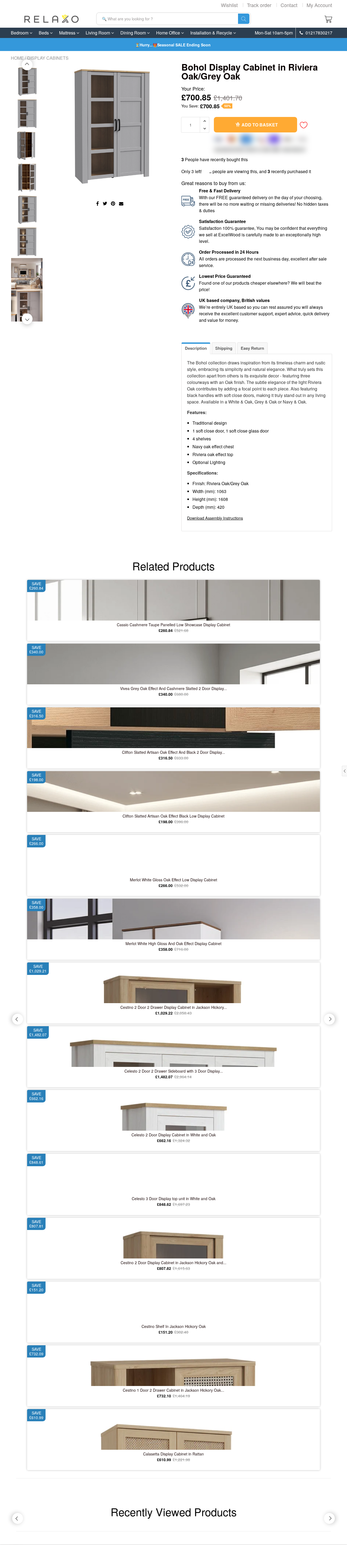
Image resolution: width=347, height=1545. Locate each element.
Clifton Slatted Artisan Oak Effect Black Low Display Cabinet (173, 816)
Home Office (168, 33)
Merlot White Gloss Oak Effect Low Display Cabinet (173, 879)
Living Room (98, 33)
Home (17, 58)
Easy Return (252, 348)
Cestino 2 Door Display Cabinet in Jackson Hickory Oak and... (173, 1262)
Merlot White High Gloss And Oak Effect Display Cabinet (173, 943)
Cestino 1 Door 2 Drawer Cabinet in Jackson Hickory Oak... (173, 1390)
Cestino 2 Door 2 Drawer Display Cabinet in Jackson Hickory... (173, 1007)
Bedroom (20, 33)
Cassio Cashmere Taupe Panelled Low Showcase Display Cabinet (173, 624)
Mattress (67, 33)
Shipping (223, 348)
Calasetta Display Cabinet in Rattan (173, 1454)
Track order (259, 4)
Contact (289, 4)
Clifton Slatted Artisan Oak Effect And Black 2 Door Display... (173, 752)
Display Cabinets (48, 58)
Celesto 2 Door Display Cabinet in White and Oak (173, 1134)
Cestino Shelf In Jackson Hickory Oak (174, 1326)
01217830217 (318, 32)
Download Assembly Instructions (215, 518)
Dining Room (133, 33)
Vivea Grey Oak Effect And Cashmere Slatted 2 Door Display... (173, 688)
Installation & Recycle (211, 33)
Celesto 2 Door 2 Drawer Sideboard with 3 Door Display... (173, 1071)
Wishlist (229, 4)
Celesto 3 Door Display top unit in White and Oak (174, 1198)
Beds (44, 33)
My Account (319, 4)
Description (196, 348)
